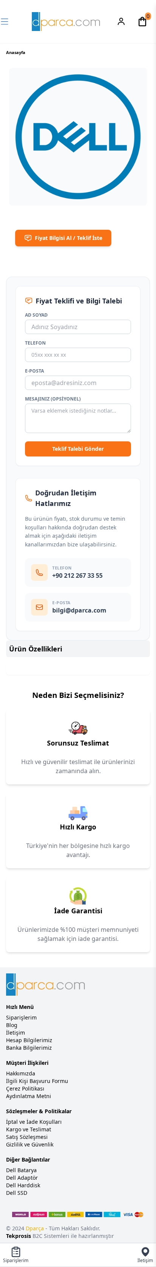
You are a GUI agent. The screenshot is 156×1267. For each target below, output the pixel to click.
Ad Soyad (36, 315)
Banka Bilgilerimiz (29, 1047)
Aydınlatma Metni (28, 1096)
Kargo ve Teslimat (28, 1129)
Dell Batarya (21, 1170)
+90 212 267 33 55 (77, 575)
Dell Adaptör (22, 1177)
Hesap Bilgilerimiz (29, 1040)
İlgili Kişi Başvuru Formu (37, 1080)
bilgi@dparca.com (79, 610)
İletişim (15, 1032)
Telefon (35, 343)
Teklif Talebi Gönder (78, 448)
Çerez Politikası (25, 1088)
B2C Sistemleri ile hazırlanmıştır (60, 1235)
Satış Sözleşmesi (27, 1136)
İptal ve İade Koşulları (34, 1121)
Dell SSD (16, 1192)
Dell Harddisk (23, 1185)
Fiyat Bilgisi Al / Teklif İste (68, 237)
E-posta (34, 371)
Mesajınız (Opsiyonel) (53, 399)
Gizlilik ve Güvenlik (29, 1144)
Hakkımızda (20, 1073)
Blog (11, 1025)
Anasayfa (15, 52)
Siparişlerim (21, 1017)
